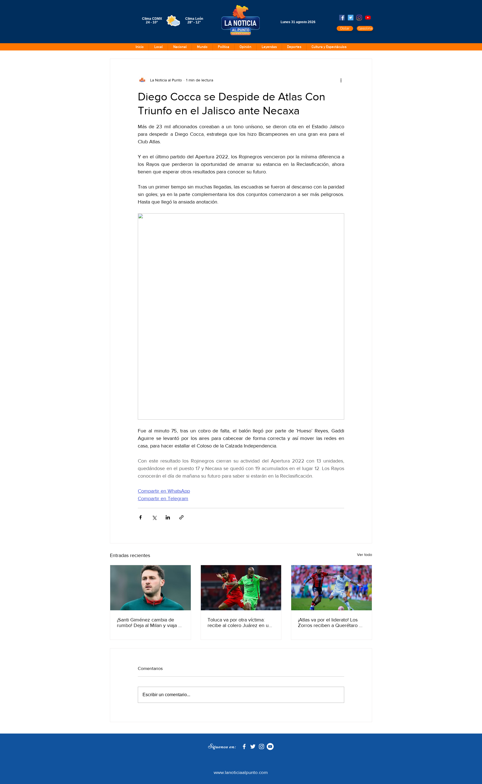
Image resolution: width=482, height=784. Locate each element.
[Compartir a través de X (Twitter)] (154, 517)
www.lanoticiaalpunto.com (241, 772)
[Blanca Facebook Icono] (244, 746)
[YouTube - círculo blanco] (270, 746)
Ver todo (364, 554)
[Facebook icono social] (342, 17)
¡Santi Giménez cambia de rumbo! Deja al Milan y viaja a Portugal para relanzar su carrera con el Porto (149, 622)
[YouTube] (368, 17)
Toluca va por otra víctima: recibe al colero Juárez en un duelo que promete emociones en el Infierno (239, 622)
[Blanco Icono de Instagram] (261, 746)
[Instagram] (359, 17)
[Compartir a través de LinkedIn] (167, 517)
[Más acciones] (341, 80)
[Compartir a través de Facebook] (140, 517)
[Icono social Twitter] (350, 17)
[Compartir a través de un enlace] (181, 517)
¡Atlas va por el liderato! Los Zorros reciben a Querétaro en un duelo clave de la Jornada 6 (331, 622)
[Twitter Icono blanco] (252, 746)
